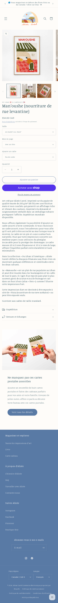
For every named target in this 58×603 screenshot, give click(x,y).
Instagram (10, 510)
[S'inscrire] (43, 547)
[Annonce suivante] (53, 4)
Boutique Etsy (11, 529)
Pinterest (9, 523)
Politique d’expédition (30, 597)
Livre (7, 449)
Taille (4, 126)
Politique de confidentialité (19, 593)
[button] (6, 18)
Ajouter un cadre (9, 151)
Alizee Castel (17, 585)
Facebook (9, 517)
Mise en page (7, 139)
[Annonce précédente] (5, 4)
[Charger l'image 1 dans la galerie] (14, 91)
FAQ (7, 480)
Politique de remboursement (33, 589)
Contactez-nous (12, 493)
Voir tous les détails (22, 412)
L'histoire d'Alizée (13, 474)
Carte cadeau (11, 456)
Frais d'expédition (8, 121)
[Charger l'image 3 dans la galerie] (44, 91)
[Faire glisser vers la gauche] (3, 91)
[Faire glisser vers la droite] (55, 91)
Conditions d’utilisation (42, 593)
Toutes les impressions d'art (18, 443)
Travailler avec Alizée (15, 486)
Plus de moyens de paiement (29, 195)
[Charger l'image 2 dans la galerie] (29, 91)
